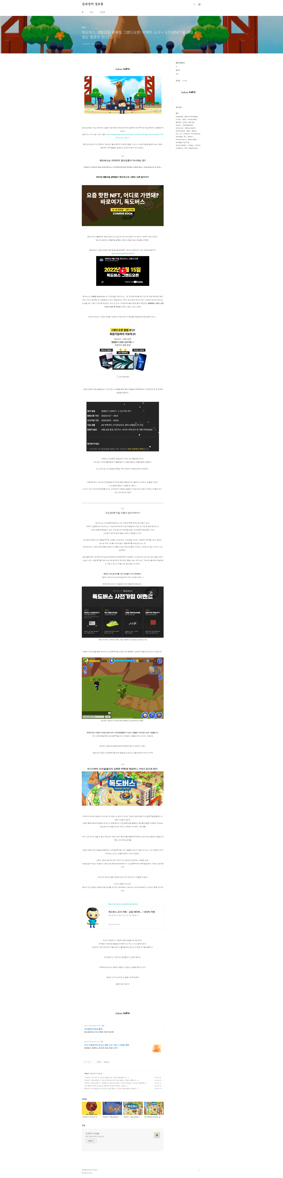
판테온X (194, 131)
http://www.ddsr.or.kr (92, 1026)
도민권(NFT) (179, 148)
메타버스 (190, 137)
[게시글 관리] (91, 1062)
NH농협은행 (179, 117)
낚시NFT (178, 119)
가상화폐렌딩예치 (187, 125)
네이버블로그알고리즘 (182, 142)
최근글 (178, 80)
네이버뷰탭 (179, 137)
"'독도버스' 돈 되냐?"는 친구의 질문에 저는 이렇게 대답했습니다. (105, 1077)
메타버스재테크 (192, 139)
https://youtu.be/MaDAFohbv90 (123, 253)
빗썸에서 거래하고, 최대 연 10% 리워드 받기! (101, 1048)
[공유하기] (88, 1062)
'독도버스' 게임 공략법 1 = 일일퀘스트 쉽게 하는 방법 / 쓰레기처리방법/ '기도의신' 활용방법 (114, 1083)
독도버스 (178, 125)
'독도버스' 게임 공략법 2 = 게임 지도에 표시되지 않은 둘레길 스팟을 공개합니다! (110, 1080)
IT (176, 66)
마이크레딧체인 (195, 134)
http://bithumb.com (91, 1042)
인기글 (184, 80)
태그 (91, 12)
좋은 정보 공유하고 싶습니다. (95, 1136)
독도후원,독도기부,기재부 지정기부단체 (99, 1032)
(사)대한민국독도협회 (93, 1029)
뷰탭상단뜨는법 (193, 148)
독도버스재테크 (192, 119)
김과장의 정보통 (92, 4)
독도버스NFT (180, 128)
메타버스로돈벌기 (190, 128)
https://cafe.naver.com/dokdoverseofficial (123, 904)
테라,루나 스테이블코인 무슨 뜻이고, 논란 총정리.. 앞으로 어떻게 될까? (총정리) (110, 1088)
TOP (199, 1170)
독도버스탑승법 (180, 131)
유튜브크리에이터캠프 (191, 117)
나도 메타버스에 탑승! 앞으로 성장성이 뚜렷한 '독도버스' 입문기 (105, 1086)
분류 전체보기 (180, 63)
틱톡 (186, 148)
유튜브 (184, 119)
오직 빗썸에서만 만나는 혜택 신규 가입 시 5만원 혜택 (106, 1045)
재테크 (87, 1073)
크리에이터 (186, 134)
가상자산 (197, 145)
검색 (194, 4)
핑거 (177, 134)
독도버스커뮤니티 (181, 139)
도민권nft (191, 145)
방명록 (102, 12)
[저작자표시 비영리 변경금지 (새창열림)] (106, 1062)
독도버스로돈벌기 (181, 145)
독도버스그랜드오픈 (188, 122)
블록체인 (178, 122)
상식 (177, 74)
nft (181, 134)
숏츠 (185, 137)
